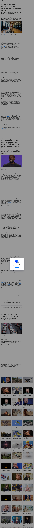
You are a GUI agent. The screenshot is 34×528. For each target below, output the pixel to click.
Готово (17, 267)
